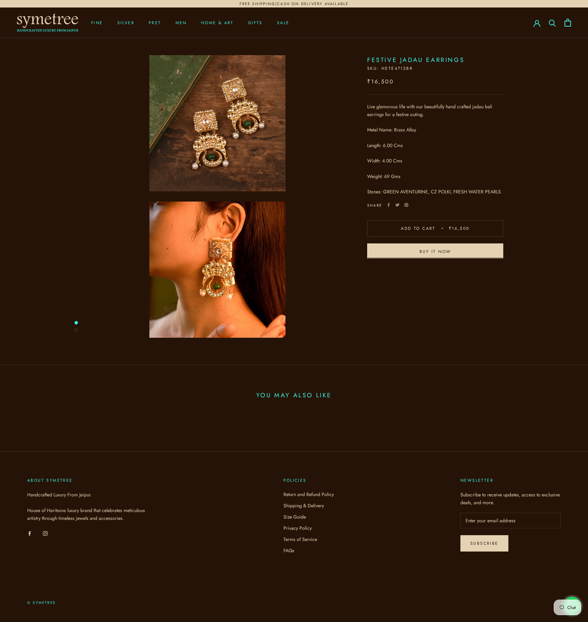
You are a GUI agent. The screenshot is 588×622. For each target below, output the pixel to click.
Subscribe (484, 543)
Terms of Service (300, 539)
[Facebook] (389, 205)
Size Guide (294, 516)
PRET (155, 23)
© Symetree (41, 602)
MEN (181, 23)
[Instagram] (45, 533)
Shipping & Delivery (303, 505)
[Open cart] (568, 23)
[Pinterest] (406, 205)
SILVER (125, 23)
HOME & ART (217, 23)
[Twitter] (397, 205)
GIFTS (255, 23)
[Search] (552, 22)
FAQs (288, 550)
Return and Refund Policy (308, 494)
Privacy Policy (297, 528)
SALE (283, 23)
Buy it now (435, 251)
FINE (97, 23)
